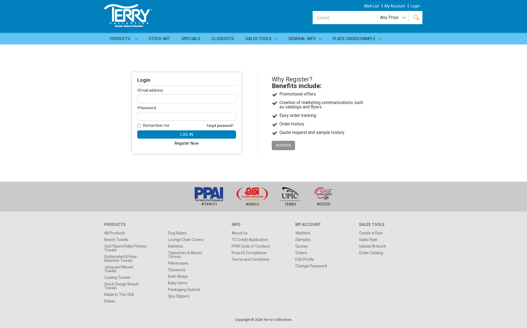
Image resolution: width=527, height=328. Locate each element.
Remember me (156, 125)
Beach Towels (116, 239)
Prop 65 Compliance (249, 253)
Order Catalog (371, 253)
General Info (302, 38)
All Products (114, 233)
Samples (303, 239)
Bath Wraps (178, 276)
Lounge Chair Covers (186, 239)
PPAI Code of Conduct (251, 246)
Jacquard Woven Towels (118, 269)
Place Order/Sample (354, 38)
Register (283, 145)
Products (120, 38)
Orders (301, 253)
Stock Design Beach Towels (121, 286)
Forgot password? (220, 126)
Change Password (311, 266)
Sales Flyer (368, 239)
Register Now (187, 143)
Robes (109, 301)
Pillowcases (178, 263)
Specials (191, 38)
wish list (371, 6)
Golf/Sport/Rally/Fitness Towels (125, 248)
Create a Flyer (371, 233)
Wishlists (302, 233)
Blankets (175, 246)
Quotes (301, 246)
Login (415, 6)
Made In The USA (119, 294)
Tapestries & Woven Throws (185, 255)
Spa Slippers (179, 296)
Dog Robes (177, 233)
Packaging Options (184, 289)
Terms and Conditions (251, 259)
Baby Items (177, 283)
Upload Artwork (372, 246)
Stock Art (159, 38)
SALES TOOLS (258, 38)
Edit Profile (304, 259)
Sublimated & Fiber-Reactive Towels (121, 258)
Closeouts (223, 38)
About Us (240, 233)
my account (395, 6)
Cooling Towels (117, 277)
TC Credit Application (250, 239)
